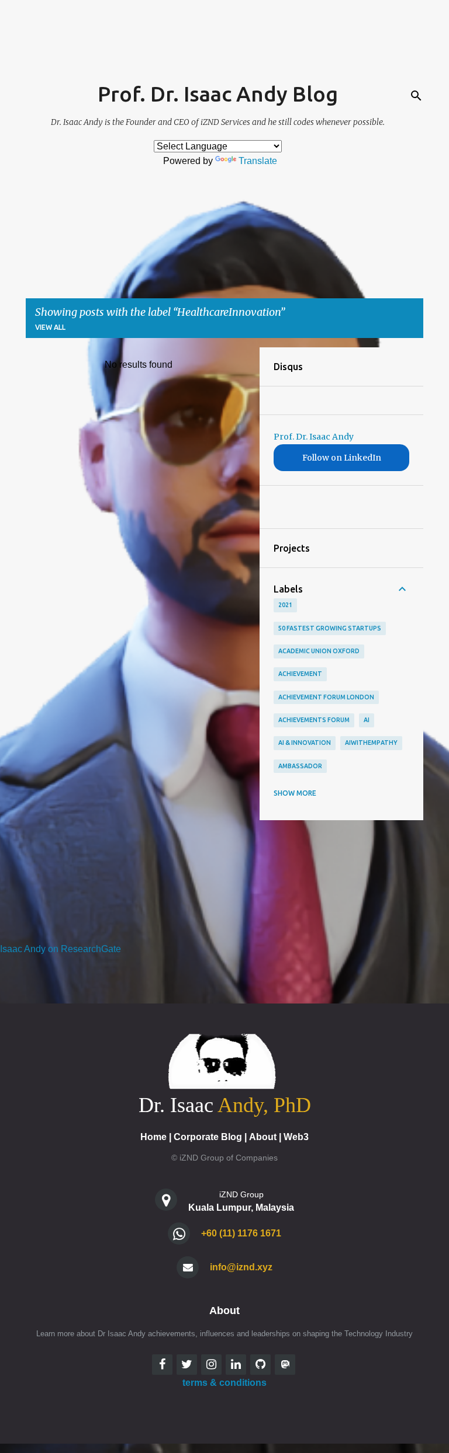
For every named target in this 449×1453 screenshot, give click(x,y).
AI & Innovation (304, 742)
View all (50, 327)
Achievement (300, 673)
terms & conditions (224, 1383)
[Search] (416, 96)
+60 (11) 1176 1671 (241, 1233)
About (263, 1137)
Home (153, 1137)
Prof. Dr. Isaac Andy (314, 436)
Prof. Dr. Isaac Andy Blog (218, 94)
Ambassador (300, 765)
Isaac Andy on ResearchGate (60, 949)
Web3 (296, 1137)
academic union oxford (319, 650)
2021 (285, 604)
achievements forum (314, 719)
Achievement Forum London (326, 697)
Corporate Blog (208, 1137)
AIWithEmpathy (371, 742)
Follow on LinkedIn (341, 457)
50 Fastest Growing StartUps (329, 628)
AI (366, 719)
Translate (258, 161)
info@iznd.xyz (241, 1267)
